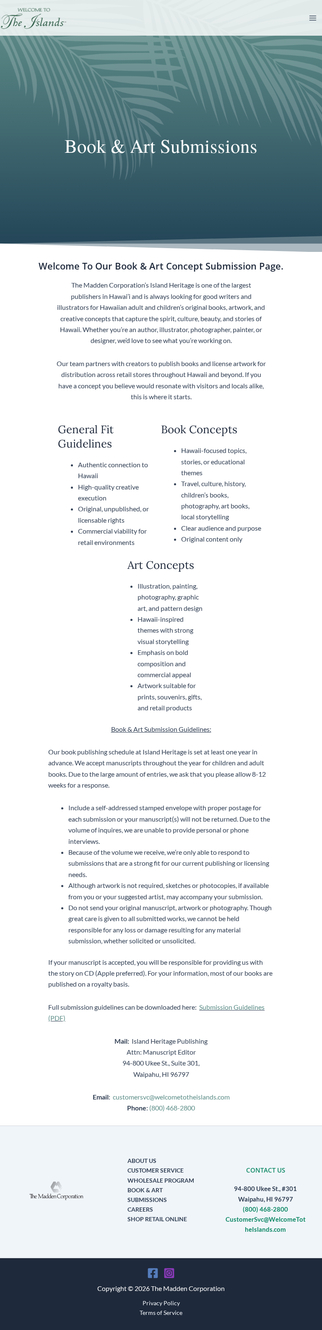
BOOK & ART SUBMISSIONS (147, 1194)
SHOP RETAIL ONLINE (157, 1219)
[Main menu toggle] (313, 18)
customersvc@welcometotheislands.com (171, 1097)
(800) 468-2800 (172, 1108)
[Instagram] (169, 1273)
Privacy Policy (161, 1302)
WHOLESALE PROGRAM (160, 1180)
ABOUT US (141, 1160)
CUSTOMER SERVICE (155, 1170)
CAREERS (140, 1209)
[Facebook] (152, 1273)
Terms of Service (161, 1312)
